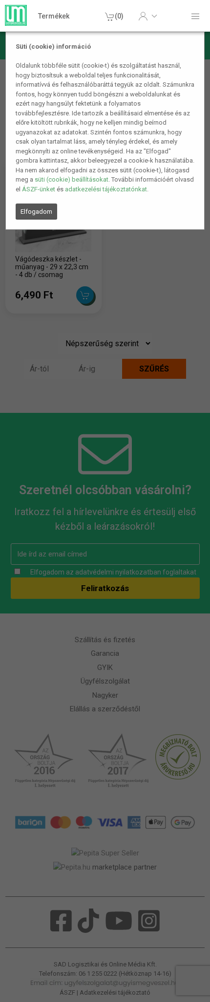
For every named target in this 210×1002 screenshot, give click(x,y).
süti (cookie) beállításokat (71, 179)
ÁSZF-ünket (38, 189)
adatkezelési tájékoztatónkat (106, 189)
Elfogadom (36, 211)
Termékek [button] (53, 16)
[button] (147, 16)
